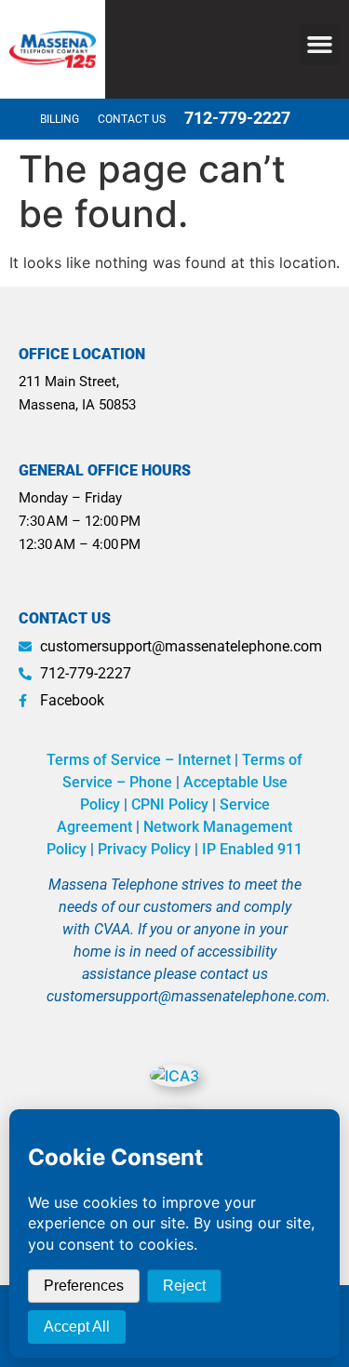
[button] (320, 44)
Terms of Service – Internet (139, 760)
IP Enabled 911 (252, 849)
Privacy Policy (144, 849)
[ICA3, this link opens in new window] (174, 1076)
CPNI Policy (169, 804)
